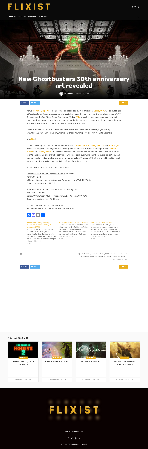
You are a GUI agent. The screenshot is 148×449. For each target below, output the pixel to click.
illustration (124, 254)
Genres (42, 17)
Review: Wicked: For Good (57, 361)
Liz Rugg (69, 93)
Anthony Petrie (44, 152)
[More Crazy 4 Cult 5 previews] (107, 230)
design (96, 254)
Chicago (89, 254)
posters (109, 256)
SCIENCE (113, 259)
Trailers (22, 17)
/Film (78, 117)
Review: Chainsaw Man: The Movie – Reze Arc (125, 362)
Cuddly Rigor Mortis (95, 145)
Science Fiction (123, 259)
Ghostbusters (115, 254)
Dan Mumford (79, 145)
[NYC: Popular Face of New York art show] (75, 230)
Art (84, 254)
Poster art (102, 256)
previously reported (42, 111)
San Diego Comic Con (121, 256)
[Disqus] (74, 303)
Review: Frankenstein (91, 361)
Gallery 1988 (99, 111)
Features (32, 17)
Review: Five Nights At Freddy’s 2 (23, 362)
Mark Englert (114, 145)
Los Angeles (85, 256)
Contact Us (77, 431)
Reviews (12, 17)
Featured (23, 357)
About (68, 431)
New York (94, 256)
